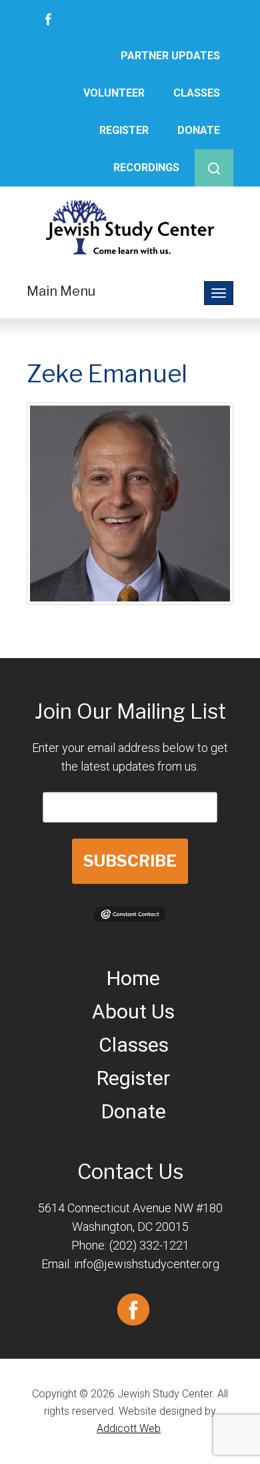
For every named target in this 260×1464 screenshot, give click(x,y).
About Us (133, 1011)
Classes (196, 93)
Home (133, 978)
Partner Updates (170, 55)
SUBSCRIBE (130, 861)
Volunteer (114, 93)
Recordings (146, 167)
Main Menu (61, 291)
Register (124, 130)
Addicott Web (129, 1428)
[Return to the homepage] (130, 227)
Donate (198, 130)
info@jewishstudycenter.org (146, 1264)
